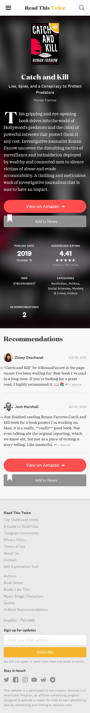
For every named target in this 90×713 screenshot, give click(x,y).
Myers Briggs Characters (23, 596)
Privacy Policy (15, 539)
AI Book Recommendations (26, 609)
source (76, 384)
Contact (10, 560)
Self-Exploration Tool (21, 566)
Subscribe (45, 652)
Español (10, 620)
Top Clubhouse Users (21, 519)
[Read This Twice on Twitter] (6, 679)
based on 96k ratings (66, 264)
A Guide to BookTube (21, 526)
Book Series (13, 582)
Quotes (9, 602)
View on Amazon (45, 206)
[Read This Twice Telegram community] (52, 679)
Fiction (72, 293)
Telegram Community (21, 533)
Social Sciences (59, 288)
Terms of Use (14, 546)
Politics (74, 283)
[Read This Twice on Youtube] (34, 679)
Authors (10, 576)
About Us (11, 553)
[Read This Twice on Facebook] (15, 679)
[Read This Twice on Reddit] (43, 679)
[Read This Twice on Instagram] (25, 679)
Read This (45, 7)
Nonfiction (59, 283)
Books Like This (17, 589)
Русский (27, 620)
